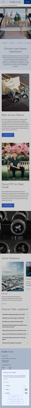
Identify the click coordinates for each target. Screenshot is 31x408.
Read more (5, 379)
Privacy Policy (6, 382)
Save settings (15, 401)
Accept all (15, 396)
